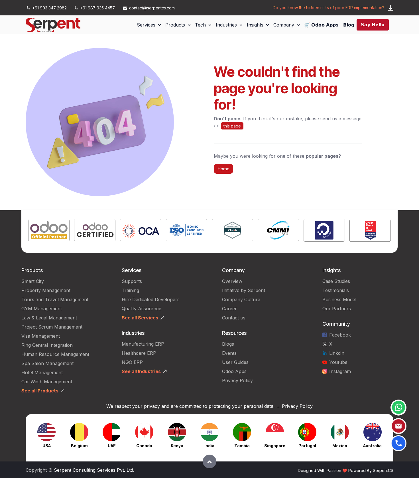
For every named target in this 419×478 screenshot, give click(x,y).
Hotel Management (42, 372)
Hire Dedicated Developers (151, 299)
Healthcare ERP (140, 353)
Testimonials (335, 290)
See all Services (140, 318)
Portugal (307, 445)
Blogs (228, 344)
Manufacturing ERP (143, 344)
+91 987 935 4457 (97, 7)
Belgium (79, 445)
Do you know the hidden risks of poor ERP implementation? (328, 7)
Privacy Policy (237, 380)
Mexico (339, 445)
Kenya (177, 445)
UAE (112, 445)
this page (232, 125)
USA (46, 445)
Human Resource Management (55, 354)
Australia (372, 445)
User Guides (235, 362)
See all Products (39, 391)
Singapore (274, 445)
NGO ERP (132, 362)
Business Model (339, 299)
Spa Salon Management (47, 363)
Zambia (242, 445)
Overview (232, 281)
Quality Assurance (141, 308)
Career (229, 308)
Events (229, 353)
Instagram (340, 371)
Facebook (340, 335)
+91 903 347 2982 (49, 7)
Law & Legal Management (49, 318)
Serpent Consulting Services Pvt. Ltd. (94, 470)
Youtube (338, 362)
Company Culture (241, 299)
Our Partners (336, 308)
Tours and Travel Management (54, 299)
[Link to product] (49, 231)
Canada (144, 445)
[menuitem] (149, 25)
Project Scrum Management (51, 327)
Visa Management (40, 336)
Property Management (45, 290)
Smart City (32, 281)
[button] (209, 461)
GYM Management (41, 308)
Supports (132, 281)
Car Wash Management (46, 381)
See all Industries (141, 371)
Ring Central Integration (47, 345)
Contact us (233, 318)
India (209, 445)
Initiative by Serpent (243, 290)
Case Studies (336, 281)
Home (223, 168)
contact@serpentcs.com (152, 7)
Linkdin (336, 353)
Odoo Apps (234, 371)
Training (130, 290)
